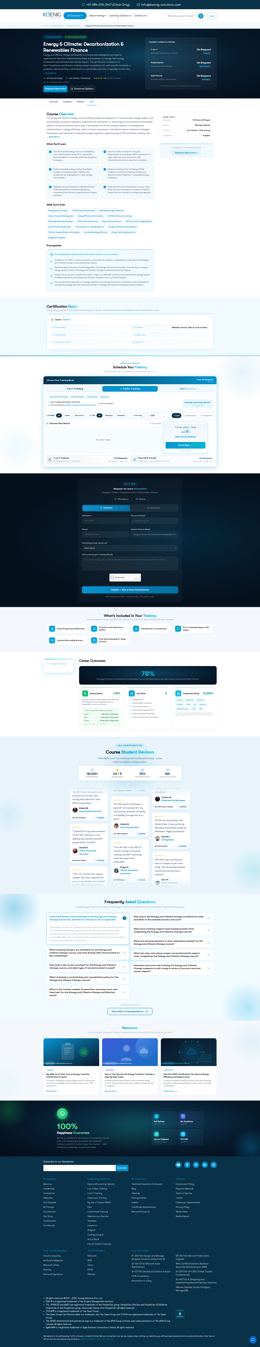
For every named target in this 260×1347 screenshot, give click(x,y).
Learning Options (119, 15)
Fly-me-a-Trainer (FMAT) (99, 1202)
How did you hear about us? (95, 543)
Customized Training (97, 1212)
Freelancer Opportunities (188, 1202)
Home (45, 26)
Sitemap (136, 1193)
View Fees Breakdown (185, 436)
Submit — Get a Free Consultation (130, 589)
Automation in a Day (142, 1281)
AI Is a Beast (93, 1239)
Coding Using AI (95, 1235)
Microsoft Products (141, 1212)
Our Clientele (49, 1202)
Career (179, 1198)
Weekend (121, 415)
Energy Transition (73, 26)
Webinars (48, 1198)
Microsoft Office (51, 1265)
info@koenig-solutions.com (161, 4)
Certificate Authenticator (144, 1207)
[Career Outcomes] (58, 670)
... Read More (49, 73)
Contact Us (140, 15)
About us (47, 1184)
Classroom (79, 415)
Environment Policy (185, 1184)
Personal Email (138, 516)
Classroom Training (97, 1198)
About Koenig (96, 15)
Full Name (87, 516)
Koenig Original (57, 26)
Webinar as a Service (97, 1216)
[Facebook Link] (187, 1165)
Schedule (67, 102)
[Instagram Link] (196, 1165)
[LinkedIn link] (205, 1165)
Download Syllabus (83, 88)
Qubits (135, 1202)
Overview (53, 102)
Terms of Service (184, 1193)
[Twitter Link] (214, 1165)
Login (211, 16)
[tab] (73, 389)
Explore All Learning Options (101, 1184)
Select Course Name (140, 529)
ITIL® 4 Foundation (141, 1276)
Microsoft (92, 1256)
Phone (85, 529)
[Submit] (200, 16)
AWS (89, 1260)
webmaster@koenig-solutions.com (97, 1339)
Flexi (89, 1207)
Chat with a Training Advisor (130, 1011)
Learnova (92, 1225)
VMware (91, 1274)
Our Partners (49, 1212)
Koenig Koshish (139, 1198)
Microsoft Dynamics (53, 1274)
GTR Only (138, 415)
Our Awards (49, 1225)
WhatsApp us (123, 499)
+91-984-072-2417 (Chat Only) (108, 4)
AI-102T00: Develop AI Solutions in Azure (151, 1271)
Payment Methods (185, 1188)
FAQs (92, 102)
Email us (142, 499)
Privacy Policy (182, 1207)
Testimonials (49, 1221)
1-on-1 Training (94, 1193)
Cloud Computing (52, 1256)
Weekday (109, 415)
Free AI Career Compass (99, 1244)
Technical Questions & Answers (147, 1184)
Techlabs (91, 1221)
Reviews (80, 102)
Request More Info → (186, 152)
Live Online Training (97, 1188)
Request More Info (55, 88)
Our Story (48, 1216)
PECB (90, 1269)
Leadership (48, 1188)
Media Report (182, 1216)
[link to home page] (52, 15)
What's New (182, 1212)
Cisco (90, 1265)
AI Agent (91, 1230)
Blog (134, 1188)
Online (67, 415)
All (59, 415)
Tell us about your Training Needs (97, 554)
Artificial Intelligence (53, 1260)
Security (47, 1269)
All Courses (73, 15)
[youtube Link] (178, 1165)
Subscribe (122, 1168)
